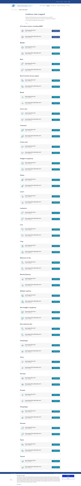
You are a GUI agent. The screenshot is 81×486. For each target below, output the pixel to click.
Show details (19, 484)
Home (12, 9)
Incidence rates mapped (23, 9)
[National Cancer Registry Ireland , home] (22, 6)
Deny (68, 478)
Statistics (16, 9)
